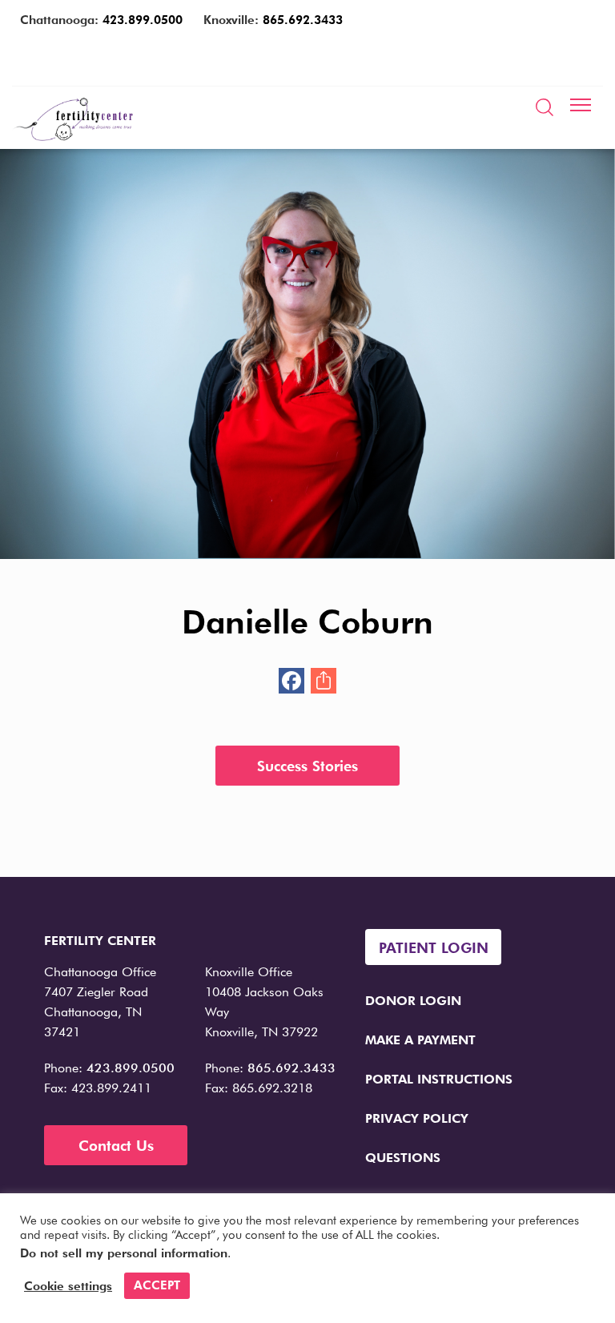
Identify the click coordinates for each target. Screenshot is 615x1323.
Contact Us (116, 1145)
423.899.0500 (142, 20)
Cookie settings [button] (68, 1286)
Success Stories (307, 766)
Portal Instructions (438, 1079)
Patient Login (433, 947)
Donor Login (413, 1000)
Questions (402, 1157)
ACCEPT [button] (157, 1285)
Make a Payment (420, 1040)
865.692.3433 (303, 20)
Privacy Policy (416, 1118)
